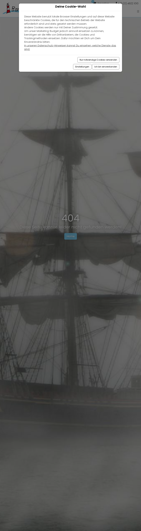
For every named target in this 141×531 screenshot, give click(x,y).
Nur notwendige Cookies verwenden (98, 59)
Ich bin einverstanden (105, 66)
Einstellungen (82, 66)
